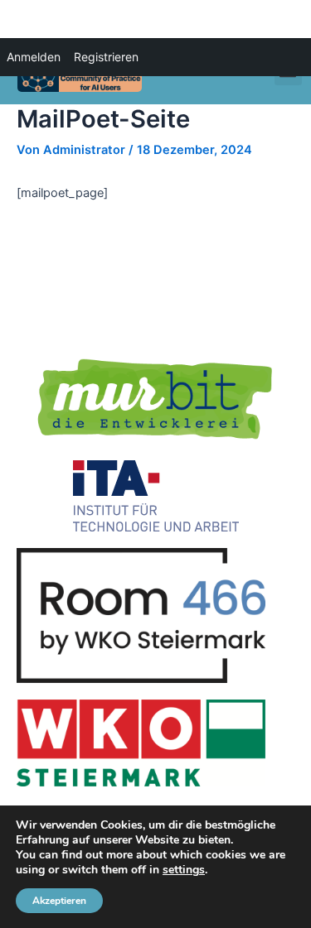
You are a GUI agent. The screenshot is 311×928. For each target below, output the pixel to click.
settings (184, 870)
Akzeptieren (59, 900)
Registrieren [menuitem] (106, 57)
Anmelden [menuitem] (34, 57)
